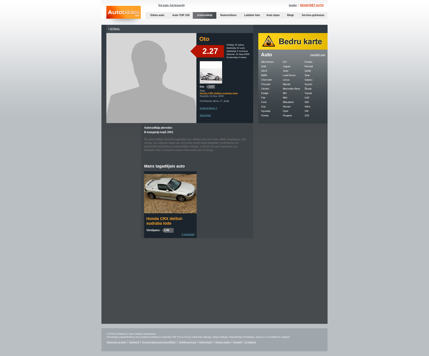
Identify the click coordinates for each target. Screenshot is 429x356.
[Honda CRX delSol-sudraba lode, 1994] (170, 212)
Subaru (308, 79)
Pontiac (309, 62)
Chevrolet (266, 79)
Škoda (308, 88)
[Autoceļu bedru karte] (293, 48)
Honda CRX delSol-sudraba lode (164, 221)
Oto (202, 86)
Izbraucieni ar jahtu (116, 342)
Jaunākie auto (317, 54)
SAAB (308, 70)
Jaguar (286, 66)
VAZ (307, 102)
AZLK (264, 70)
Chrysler (266, 84)
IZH (285, 62)
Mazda (286, 84)
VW (306, 111)
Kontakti (237, 342)
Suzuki (308, 84)
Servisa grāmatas (313, 15)
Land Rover (289, 75)
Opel (285, 111)
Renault (309, 66)
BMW (264, 75)
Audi (263, 66)
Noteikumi (134, 342)
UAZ (307, 97)
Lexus (286, 79)
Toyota (308, 93)
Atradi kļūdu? (205, 342)
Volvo (307, 106)
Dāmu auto (157, 15)
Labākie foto (252, 15)
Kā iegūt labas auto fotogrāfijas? (159, 342)
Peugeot (287, 115)
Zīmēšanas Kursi (187, 342)
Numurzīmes (228, 15)
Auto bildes (123, 15)
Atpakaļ (115, 28)
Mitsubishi (288, 102)
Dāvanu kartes (222, 342)
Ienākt (293, 5)
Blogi (290, 15)
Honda (264, 115)
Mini (285, 97)
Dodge (264, 93)
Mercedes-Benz (291, 88)
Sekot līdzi (205, 115)
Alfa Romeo (267, 62)
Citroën (265, 88)
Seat (307, 75)
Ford (263, 102)
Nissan (286, 106)
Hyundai (265, 111)
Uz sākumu (250, 342)
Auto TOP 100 (181, 15)
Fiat (263, 97)
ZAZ (307, 115)
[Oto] (211, 82)
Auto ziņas (273, 15)
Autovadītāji (204, 15)
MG (285, 93)
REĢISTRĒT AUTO (312, 5)
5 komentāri (188, 234)
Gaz (263, 106)
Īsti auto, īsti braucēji (171, 5)
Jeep (285, 70)
